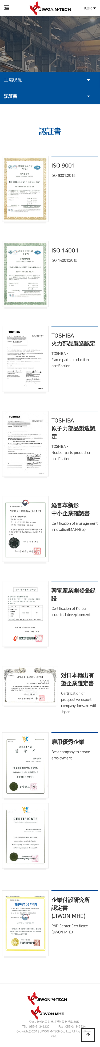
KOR (87, 8)
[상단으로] (88, 1035)
